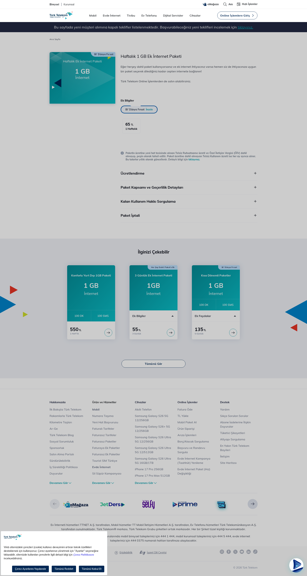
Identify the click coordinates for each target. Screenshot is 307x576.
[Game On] (221, 505)
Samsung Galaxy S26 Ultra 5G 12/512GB (153, 450)
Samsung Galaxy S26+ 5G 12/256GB (152, 429)
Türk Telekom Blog (62, 435)
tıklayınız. (245, 27)
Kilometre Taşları (61, 422)
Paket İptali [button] (130, 215)
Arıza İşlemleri (186, 435)
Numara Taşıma (103, 416)
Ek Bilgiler (139, 316)
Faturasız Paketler (104, 441)
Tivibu (131, 15)
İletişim (225, 456)
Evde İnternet (111, 15)
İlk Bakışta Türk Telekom (65, 409)
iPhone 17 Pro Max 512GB (152, 475)
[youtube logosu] (242, 552)
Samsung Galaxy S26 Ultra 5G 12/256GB (153, 439)
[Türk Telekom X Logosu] (235, 552)
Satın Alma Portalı (62, 454)
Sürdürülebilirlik (60, 460)
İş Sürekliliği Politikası (64, 467)
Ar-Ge (54, 428)
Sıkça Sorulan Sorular (234, 416)
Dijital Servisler (173, 15)
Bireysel (54, 4)
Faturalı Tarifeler (103, 428)
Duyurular (56, 473)
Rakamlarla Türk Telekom (66, 416)
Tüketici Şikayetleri (232, 433)
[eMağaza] (75, 504)
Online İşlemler (187, 402)
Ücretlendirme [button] (132, 173)
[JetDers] (112, 504)
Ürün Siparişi (186, 428)
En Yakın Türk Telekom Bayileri (234, 448)
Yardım (225, 409)
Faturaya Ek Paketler (106, 448)
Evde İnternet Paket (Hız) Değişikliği (193, 471)
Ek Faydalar (203, 316)
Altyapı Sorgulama (232, 439)
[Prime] (185, 504)
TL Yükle (182, 416)
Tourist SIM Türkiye (104, 460)
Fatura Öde (185, 409)
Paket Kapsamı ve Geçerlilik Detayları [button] (152, 187)
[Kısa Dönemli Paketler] (233, 333)
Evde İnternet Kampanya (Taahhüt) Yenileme (193, 461)
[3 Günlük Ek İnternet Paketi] (171, 333)
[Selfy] (148, 504)
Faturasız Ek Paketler (106, 454)
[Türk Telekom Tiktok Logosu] (255, 552)
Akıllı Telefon (143, 409)
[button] (55, 504)
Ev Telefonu (149, 15)
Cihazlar (195, 15)
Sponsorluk (57, 448)
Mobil (92, 15)
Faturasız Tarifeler (104, 435)
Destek (225, 402)
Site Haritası (228, 463)
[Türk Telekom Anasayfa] (61, 15)
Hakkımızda (58, 402)
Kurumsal (69, 4)
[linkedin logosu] (248, 552)
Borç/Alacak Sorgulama (193, 441)
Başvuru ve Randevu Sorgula (191, 450)
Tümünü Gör (153, 364)
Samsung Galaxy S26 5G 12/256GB (151, 418)
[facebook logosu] (229, 552)
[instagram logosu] (222, 552)
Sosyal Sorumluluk (62, 441)
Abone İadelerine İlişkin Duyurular (235, 424)
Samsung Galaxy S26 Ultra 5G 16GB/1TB (153, 461)
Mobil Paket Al (187, 422)
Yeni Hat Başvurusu (105, 422)
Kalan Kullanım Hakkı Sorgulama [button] (148, 201)
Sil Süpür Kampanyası (106, 473)
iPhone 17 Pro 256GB (149, 469)
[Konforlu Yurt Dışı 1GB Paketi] (108, 333)
